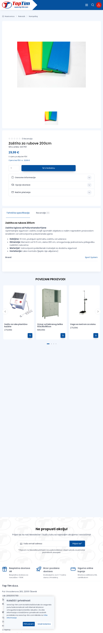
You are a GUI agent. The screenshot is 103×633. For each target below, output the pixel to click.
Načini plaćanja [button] (22, 192)
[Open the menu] (86, 5)
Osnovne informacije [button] (25, 177)
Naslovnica (9, 16)
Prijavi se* (77, 543)
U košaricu (49, 168)
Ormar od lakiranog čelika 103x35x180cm (50, 325)
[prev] (5, 312)
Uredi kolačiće (44, 624)
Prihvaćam (29, 624)
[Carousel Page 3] (53, 343)
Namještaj (33, 16)
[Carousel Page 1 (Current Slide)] (48, 343)
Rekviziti (21, 16)
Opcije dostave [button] (22, 185)
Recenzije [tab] (42, 212)
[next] (98, 312)
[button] (92, 5)
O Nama (6, 629)
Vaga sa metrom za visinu (83, 324)
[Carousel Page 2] (51, 343)
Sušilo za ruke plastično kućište (15, 325)
